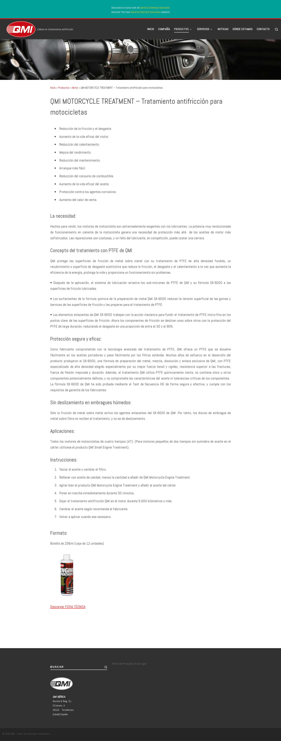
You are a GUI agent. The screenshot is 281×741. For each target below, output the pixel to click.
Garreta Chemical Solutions (155, 7)
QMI (13, 733)
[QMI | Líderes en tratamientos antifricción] (19, 28)
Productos (63, 87)
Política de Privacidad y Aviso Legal (129, 663)
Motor (75, 87)
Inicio (53, 87)
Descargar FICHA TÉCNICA (67, 606)
